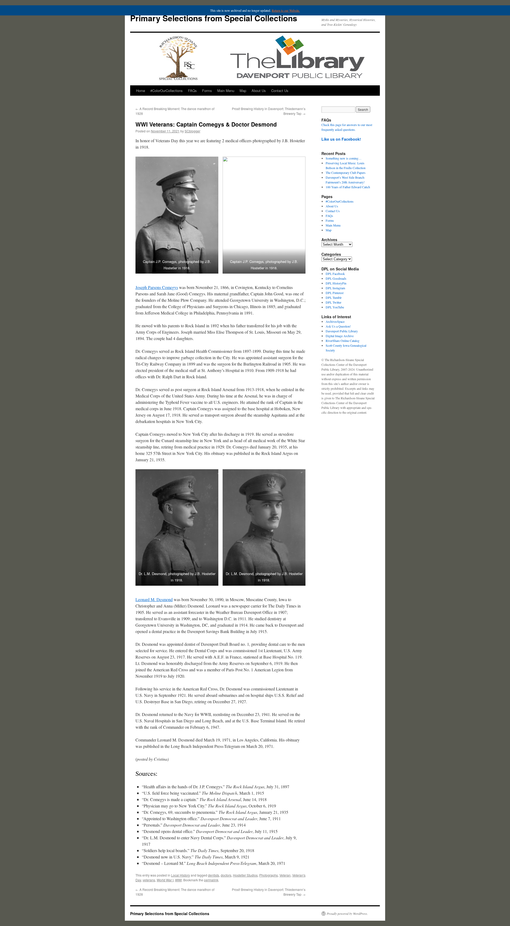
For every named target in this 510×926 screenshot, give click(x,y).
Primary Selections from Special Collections (213, 18)
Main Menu (225, 90)
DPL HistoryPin (336, 283)
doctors (226, 875)
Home (140, 90)
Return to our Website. (286, 10)
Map (243, 90)
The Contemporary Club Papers (346, 172)
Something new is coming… (344, 158)
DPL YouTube (335, 307)
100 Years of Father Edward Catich (348, 187)
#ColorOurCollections (166, 90)
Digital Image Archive (340, 336)
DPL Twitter (333, 302)
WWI (178, 880)
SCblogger (192, 131)
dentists (213, 875)
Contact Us (279, 90)
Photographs (268, 875)
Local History (180, 875)
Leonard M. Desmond (154, 599)
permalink (211, 880)
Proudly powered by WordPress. (347, 913)
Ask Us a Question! (338, 326)
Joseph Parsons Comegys (156, 287)
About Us (259, 90)
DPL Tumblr (334, 297)
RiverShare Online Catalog (342, 340)
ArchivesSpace (335, 321)
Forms (207, 90)
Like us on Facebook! (341, 139)
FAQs (192, 90)
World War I (165, 880)
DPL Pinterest (334, 293)
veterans (149, 880)
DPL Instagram (335, 288)
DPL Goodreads (336, 278)
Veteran (285, 875)
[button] (176, 215)
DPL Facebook (335, 273)
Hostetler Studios (245, 875)
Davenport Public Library (342, 331)
